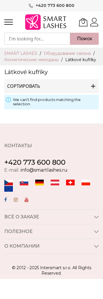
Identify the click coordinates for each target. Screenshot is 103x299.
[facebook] (5, 200)
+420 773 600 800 (35, 162)
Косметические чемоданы (32, 59)
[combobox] (37, 39)
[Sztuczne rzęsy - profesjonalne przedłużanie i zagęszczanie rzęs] (86, 182)
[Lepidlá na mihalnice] (24, 182)
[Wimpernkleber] (39, 182)
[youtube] (27, 200)
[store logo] (46, 22)
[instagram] (16, 200)
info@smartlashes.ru (44, 170)
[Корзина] (83, 22)
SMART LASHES (21, 53)
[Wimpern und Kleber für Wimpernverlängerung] (70, 182)
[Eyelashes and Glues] (8, 188)
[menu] (8, 22)
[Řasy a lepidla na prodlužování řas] (8, 182)
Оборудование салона (68, 53)
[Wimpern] (55, 182)
